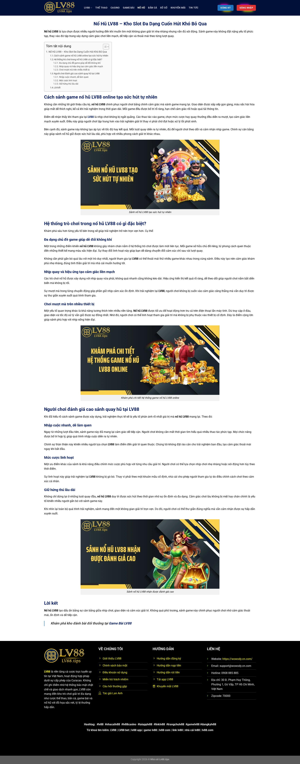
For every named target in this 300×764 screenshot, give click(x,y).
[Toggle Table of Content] (104, 47)
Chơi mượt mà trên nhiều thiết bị (74, 70)
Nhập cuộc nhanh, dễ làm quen (73, 77)
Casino (115, 7)
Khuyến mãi (178, 7)
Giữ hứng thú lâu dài (68, 84)
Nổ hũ (141, 7)
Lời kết (57, 87)
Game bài (128, 7)
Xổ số (163, 7)
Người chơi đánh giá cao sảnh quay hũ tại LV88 (76, 73)
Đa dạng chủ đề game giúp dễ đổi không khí (79, 63)
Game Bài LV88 (120, 623)
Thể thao (101, 7)
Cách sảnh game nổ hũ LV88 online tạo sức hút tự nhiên (81, 55)
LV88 (87, 7)
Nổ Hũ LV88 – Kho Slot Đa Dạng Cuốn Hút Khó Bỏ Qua (78, 51)
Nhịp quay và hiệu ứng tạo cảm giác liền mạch (81, 66)
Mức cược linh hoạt (68, 80)
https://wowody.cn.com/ (237, 659)
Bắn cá (152, 7)
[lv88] (61, 8)
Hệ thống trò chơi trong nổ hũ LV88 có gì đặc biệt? (78, 59)
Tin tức (193, 7)
